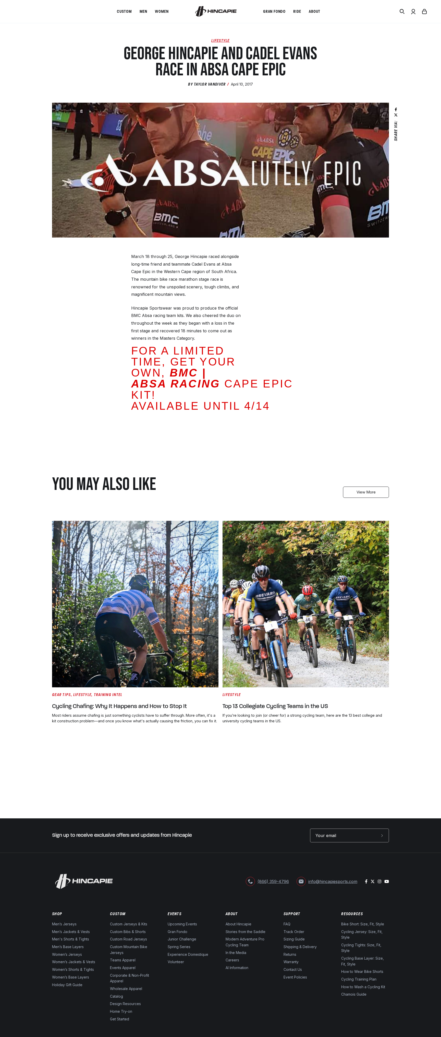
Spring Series (179, 947)
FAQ (287, 924)
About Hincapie (238, 924)
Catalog (116, 996)
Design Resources (125, 1004)
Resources (352, 914)
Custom (118, 914)
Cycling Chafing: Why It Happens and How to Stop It (119, 707)
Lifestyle (220, 40)
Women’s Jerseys (67, 954)
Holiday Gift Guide (67, 985)
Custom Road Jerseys (128, 939)
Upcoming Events (182, 924)
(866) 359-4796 (273, 881)
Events (174, 914)
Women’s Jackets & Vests (73, 962)
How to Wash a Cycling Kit (363, 987)
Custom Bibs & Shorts (128, 931)
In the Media (236, 952)
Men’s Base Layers (68, 947)
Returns (290, 954)
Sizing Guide (294, 939)
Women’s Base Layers (70, 977)
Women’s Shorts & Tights (73, 970)
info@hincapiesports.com (332, 881)
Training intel (108, 694)
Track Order (294, 931)
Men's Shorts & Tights (70, 939)
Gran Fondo (177, 931)
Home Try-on (121, 1011)
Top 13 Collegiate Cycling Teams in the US (275, 707)
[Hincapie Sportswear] (216, 11)
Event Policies (295, 977)
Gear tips (61, 694)
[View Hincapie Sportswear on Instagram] (379, 881)
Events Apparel (123, 967)
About (232, 914)
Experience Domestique (188, 954)
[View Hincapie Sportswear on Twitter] (373, 881)
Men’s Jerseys (64, 924)
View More (366, 492)
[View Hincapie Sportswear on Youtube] (386, 881)
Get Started (119, 1019)
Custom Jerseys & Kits (128, 924)
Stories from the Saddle (245, 931)
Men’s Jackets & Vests (71, 931)
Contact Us (293, 970)
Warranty (291, 962)
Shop (57, 914)
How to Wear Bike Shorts (362, 972)
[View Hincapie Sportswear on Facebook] (366, 881)
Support (292, 914)
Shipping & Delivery (300, 947)
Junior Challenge (182, 939)
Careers (232, 960)
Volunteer (176, 962)
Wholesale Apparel (126, 988)
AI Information (237, 967)
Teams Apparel (123, 960)
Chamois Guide (353, 994)
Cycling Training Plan (358, 979)
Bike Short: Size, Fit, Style (362, 924)
